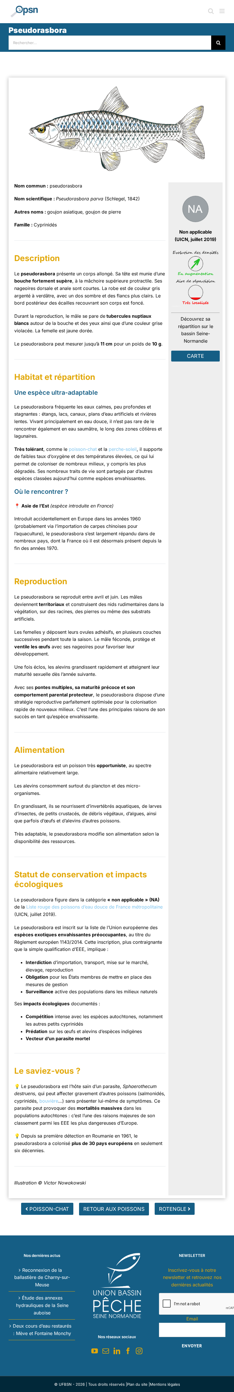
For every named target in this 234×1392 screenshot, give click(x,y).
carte (195, 356)
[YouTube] (94, 1351)
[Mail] (105, 1351)
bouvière (48, 1101)
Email (192, 1319)
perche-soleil (123, 449)
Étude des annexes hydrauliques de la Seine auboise (42, 1305)
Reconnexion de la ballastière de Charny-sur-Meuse (42, 1277)
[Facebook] (128, 1351)
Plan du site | (138, 1384)
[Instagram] (139, 1351)
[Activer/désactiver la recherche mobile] (211, 11)
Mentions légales (165, 1384)
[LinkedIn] (117, 1351)
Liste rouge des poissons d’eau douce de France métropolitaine (94, 907)
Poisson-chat (48, 1209)
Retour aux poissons (114, 1209)
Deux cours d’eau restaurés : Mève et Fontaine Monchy (42, 1329)
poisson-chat (83, 449)
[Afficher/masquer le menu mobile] (222, 11)
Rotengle (173, 1209)
